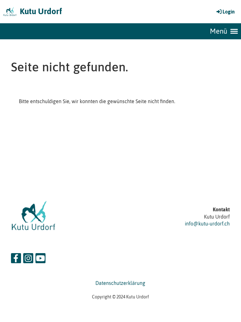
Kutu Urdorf (41, 11)
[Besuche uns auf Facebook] (16, 259)
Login (228, 11)
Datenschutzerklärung (120, 283)
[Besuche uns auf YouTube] (40, 259)
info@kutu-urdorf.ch (207, 223)
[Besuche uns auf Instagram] (28, 259)
